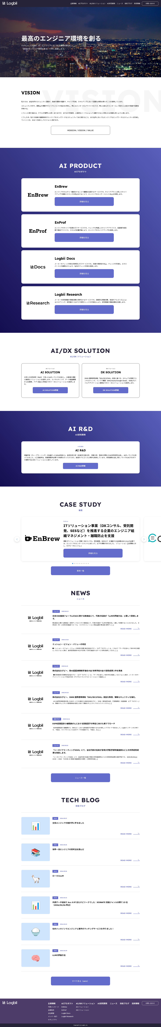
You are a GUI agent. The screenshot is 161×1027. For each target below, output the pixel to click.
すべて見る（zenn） (80, 981)
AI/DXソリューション (97, 4)
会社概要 (51, 1013)
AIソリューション (82, 1007)
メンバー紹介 (52, 1016)
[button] (72, 563)
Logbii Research (67, 1016)
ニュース (120, 4)
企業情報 (73, 4)
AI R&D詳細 (80, 466)
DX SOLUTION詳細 (111, 390)
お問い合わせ (150, 4)
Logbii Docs (65, 1013)
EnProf (63, 1010)
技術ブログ (128, 4)
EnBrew (64, 1007)
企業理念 (51, 1010)
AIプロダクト (83, 4)
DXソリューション (82, 1010)
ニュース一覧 (80, 778)
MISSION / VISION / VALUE (80, 130)
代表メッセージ (53, 1007)
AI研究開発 (111, 4)
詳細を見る (84, 201)
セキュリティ (52, 1020)
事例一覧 (80, 571)
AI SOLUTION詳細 (50, 390)
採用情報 (137, 4)
